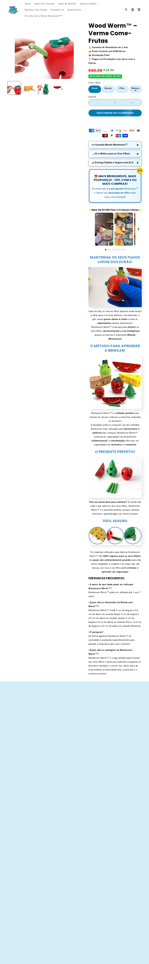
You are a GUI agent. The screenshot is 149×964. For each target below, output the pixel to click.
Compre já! (115, 121)
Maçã (95, 88)
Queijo (108, 88)
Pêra (121, 88)
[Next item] (138, 229)
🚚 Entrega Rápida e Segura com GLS (115, 162)
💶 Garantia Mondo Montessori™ (115, 145)
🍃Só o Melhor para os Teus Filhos (115, 153)
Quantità (92, 97)
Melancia (136, 89)
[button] (89, 4)
